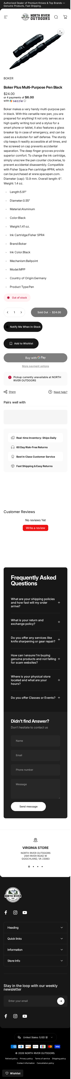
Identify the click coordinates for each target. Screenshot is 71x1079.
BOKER (8, 76)
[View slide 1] (27, 887)
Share (12, 405)
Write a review (34, 541)
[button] (18, 99)
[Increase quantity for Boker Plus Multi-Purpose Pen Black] (21, 313)
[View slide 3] (36, 887)
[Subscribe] (58, 1021)
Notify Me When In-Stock (25, 339)
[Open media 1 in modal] (58, 32)
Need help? (58, 405)
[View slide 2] (32, 887)
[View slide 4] (41, 887)
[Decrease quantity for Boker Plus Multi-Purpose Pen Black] (7, 313)
